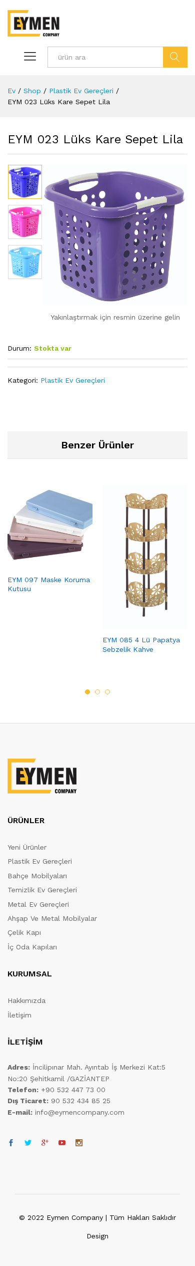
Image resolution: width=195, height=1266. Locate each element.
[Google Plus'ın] (45, 1143)
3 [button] (107, 691)
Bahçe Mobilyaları (37, 876)
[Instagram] (79, 1143)
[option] (25, 182)
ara (175, 57)
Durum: (20, 348)
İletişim (20, 1015)
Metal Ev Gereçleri (38, 904)
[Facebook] (11, 1143)
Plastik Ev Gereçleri (72, 380)
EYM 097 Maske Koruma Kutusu (49, 584)
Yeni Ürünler (27, 847)
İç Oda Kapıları (32, 947)
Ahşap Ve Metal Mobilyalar (52, 918)
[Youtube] (62, 1143)
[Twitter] (28, 1143)
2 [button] (97, 691)
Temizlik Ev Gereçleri (42, 890)
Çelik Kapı (24, 932)
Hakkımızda (27, 1000)
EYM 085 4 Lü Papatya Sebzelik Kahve (141, 644)
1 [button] (87, 691)
